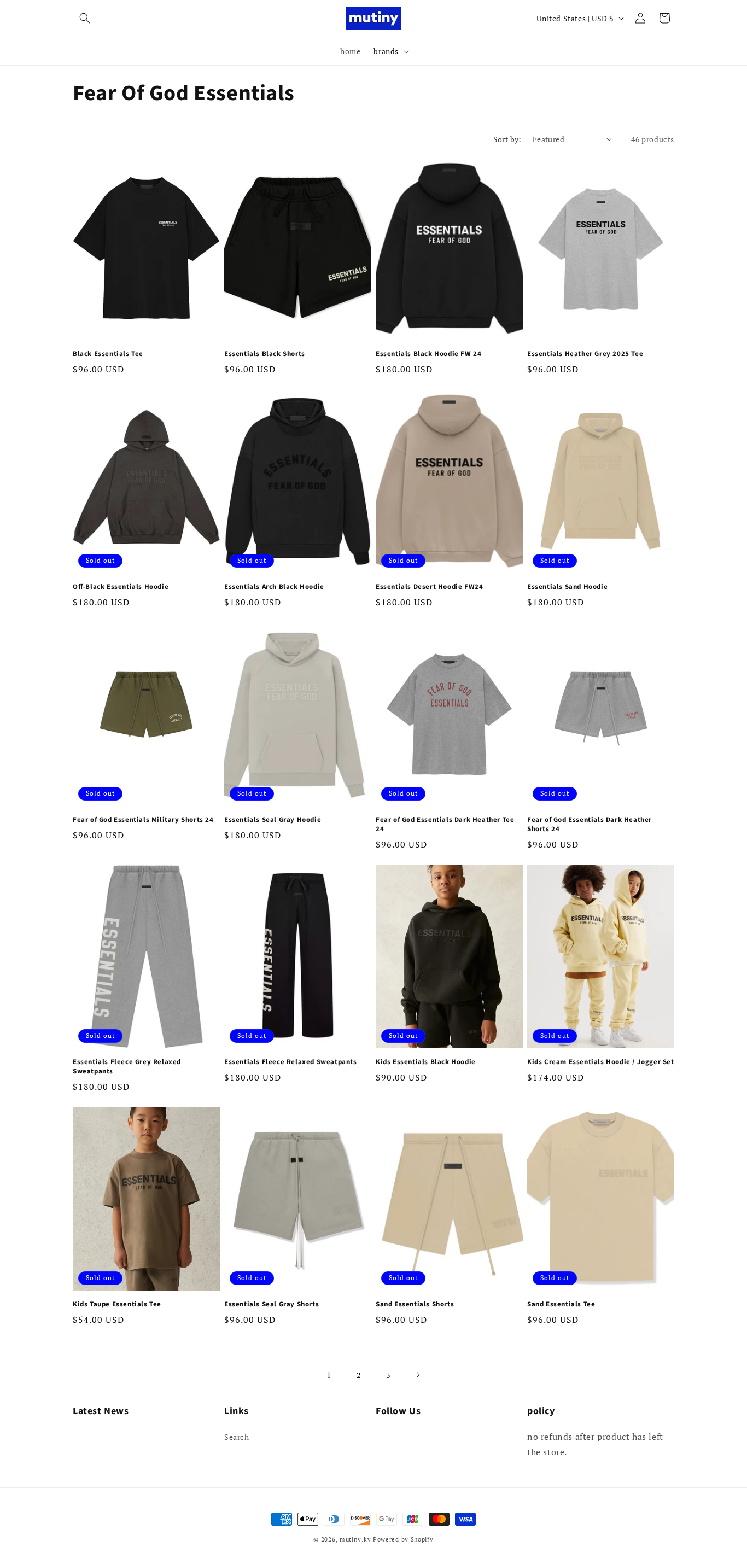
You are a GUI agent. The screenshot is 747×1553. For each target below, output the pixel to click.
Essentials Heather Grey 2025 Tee (585, 354)
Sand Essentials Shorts (415, 1304)
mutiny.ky (355, 1539)
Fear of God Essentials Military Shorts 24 (143, 820)
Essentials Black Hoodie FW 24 (428, 354)
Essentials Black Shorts (264, 354)
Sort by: (507, 139)
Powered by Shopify (403, 1539)
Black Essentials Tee (108, 354)
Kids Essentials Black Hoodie (426, 1062)
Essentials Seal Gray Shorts (271, 1304)
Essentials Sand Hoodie (567, 587)
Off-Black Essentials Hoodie (120, 587)
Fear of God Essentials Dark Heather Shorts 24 (589, 824)
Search (236, 1437)
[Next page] (418, 1375)
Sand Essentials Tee (561, 1304)
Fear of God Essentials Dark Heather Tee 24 (445, 824)
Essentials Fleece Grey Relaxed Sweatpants (127, 1067)
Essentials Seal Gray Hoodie (272, 820)
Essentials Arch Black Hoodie (274, 587)
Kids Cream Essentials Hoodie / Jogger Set (600, 1062)
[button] (85, 18)
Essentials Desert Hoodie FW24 (429, 587)
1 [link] (329, 1375)
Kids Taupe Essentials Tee (117, 1304)
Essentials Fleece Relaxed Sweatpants (290, 1062)
